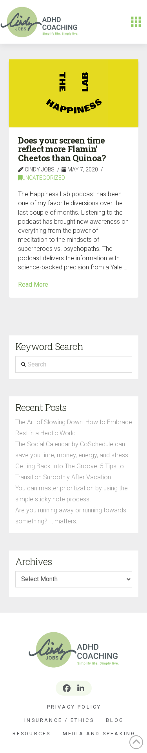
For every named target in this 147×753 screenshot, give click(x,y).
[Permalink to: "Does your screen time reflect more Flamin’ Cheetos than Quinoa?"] (73, 93)
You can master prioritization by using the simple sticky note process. (71, 493)
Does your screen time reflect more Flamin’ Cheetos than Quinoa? (62, 149)
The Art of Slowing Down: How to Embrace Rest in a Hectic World (73, 427)
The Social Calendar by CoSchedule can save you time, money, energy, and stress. (72, 449)
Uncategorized (43, 178)
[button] (136, 22)
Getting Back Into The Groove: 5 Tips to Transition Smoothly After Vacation (69, 471)
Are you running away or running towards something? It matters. (70, 515)
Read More (33, 284)
